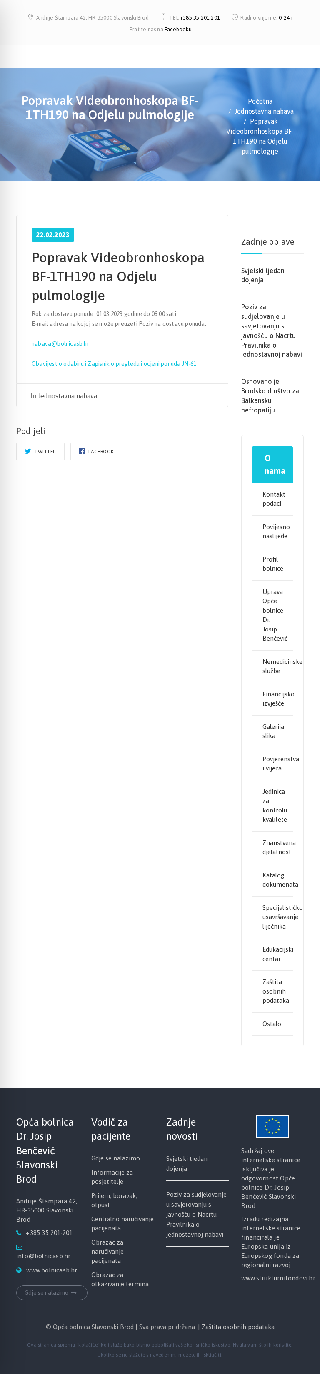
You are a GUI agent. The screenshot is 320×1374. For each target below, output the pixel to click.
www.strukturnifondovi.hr (278, 1278)
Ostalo (271, 1023)
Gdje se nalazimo (46, 1293)
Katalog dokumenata (277, 880)
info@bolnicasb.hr (43, 1256)
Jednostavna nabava (67, 396)
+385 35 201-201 (200, 18)
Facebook (100, 452)
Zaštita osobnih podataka (275, 991)
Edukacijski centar (277, 954)
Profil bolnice (272, 564)
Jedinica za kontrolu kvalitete (274, 805)
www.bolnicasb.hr (51, 1270)
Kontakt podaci (273, 499)
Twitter (44, 452)
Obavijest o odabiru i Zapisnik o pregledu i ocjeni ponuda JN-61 (114, 363)
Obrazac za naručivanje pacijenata (107, 1251)
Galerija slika (273, 731)
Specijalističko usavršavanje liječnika (277, 917)
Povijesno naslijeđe (276, 531)
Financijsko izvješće (277, 699)
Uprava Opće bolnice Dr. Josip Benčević (275, 615)
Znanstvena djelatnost (277, 847)
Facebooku (178, 29)
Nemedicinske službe (277, 666)
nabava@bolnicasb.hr (60, 343)
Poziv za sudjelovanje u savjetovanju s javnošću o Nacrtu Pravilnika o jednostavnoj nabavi (196, 1214)
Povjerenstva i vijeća (277, 763)
